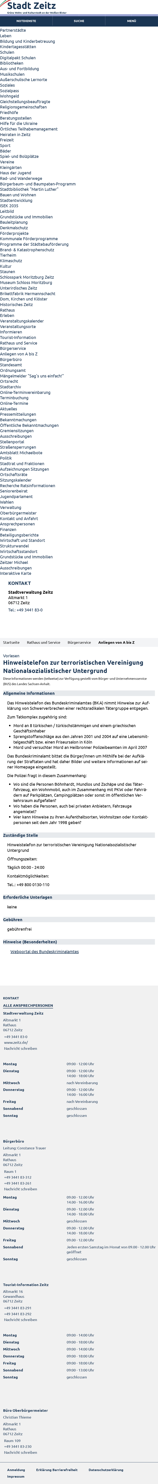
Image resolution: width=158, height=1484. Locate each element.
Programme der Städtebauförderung (34, 244)
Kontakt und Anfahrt (19, 518)
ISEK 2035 (9, 205)
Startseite (11, 642)
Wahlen (7, 501)
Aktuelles (8, 408)
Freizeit (7, 139)
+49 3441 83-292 (17, 1314)
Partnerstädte (13, 30)
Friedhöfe (9, 112)
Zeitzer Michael (14, 562)
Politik (6, 457)
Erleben (7, 315)
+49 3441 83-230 (17, 1446)
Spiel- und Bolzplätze (19, 156)
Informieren (11, 331)
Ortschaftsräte (13, 474)
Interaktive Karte (15, 573)
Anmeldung (16, 1470)
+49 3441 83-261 (17, 1183)
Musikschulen (12, 74)
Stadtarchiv (10, 386)
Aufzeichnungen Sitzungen (24, 468)
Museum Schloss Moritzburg (26, 282)
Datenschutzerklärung (106, 1470)
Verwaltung (10, 507)
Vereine (7, 161)
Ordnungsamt (13, 370)
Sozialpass (9, 90)
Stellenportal (12, 441)
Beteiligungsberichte (19, 534)
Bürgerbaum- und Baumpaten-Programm (38, 183)
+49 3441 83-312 (17, 1177)
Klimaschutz (11, 260)
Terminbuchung (14, 397)
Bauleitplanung (14, 222)
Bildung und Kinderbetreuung (27, 41)
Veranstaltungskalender (22, 320)
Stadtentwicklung (16, 200)
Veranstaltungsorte (18, 326)
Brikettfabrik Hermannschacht (27, 293)
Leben (5, 35)
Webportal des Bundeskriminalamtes (44, 951)
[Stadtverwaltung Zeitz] (79, 601)
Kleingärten (11, 167)
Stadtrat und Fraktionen (22, 463)
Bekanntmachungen (18, 419)
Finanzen (8, 529)
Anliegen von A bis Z (18, 353)
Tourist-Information (18, 337)
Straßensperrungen (18, 446)
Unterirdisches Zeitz (18, 287)
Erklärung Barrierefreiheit (57, 1470)
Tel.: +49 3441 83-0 (25, 609)
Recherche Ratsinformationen (27, 485)
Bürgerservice (13, 348)
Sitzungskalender (16, 479)
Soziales (7, 84)
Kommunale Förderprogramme (29, 238)
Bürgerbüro (11, 359)
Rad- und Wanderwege (21, 178)
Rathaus (7, 309)
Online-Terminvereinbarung (25, 392)
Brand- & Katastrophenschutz (27, 249)
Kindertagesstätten (18, 46)
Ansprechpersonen (17, 523)
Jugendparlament (16, 496)
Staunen (7, 271)
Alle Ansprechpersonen (28, 1005)
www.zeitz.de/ (16, 1042)
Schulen (7, 52)
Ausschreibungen (16, 436)
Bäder (5, 150)
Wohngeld (9, 95)
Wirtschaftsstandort (18, 551)
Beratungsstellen (15, 117)
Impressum (15, 1476)
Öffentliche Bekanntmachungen (29, 425)
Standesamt (11, 364)
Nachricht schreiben (20, 1048)
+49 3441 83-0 (15, 1036)
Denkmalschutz (14, 227)
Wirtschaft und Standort (22, 540)
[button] (131, 21)
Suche (79, 21)
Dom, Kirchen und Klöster (24, 298)
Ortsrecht (9, 381)
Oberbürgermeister (18, 512)
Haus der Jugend (15, 172)
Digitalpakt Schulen (18, 57)
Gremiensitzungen (17, 430)
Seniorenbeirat (14, 490)
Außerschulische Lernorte (23, 79)
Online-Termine (14, 403)
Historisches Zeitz (16, 304)
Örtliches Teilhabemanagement (29, 128)
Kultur (6, 266)
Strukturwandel (14, 545)
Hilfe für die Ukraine (18, 123)
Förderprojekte (14, 233)
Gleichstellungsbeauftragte (25, 101)
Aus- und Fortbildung (19, 68)
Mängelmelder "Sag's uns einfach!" (32, 375)
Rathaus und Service (18, 342)
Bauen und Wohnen (18, 194)
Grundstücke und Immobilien (26, 216)
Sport (5, 145)
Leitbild (7, 211)
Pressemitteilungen (18, 414)
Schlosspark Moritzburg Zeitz (27, 276)
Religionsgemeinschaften (23, 106)
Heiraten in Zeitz (15, 134)
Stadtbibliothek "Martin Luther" (29, 189)
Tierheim (8, 254)
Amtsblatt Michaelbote (21, 452)
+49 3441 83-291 (17, 1308)
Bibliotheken (11, 62)
